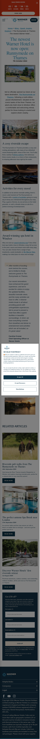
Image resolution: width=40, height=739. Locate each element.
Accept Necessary (19, 384)
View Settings (19, 390)
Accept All (19, 378)
